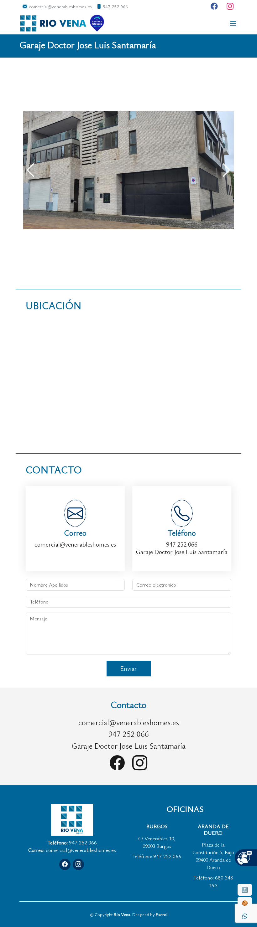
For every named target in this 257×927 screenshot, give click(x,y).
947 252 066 (181, 544)
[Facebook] (214, 6)
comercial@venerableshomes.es (75, 544)
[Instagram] (230, 6)
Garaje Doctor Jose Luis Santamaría (182, 552)
